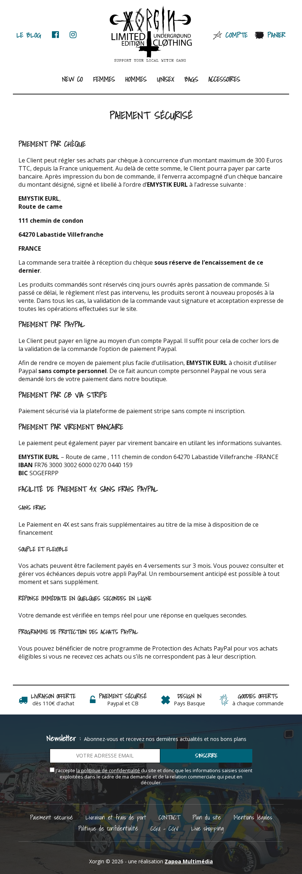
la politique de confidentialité (108, 770)
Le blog (29, 34)
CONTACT (169, 817)
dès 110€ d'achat (53, 703)
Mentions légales (252, 817)
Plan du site (207, 817)
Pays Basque (189, 703)
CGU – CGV (165, 828)
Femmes (104, 79)
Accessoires (224, 79)
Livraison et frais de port (115, 817)
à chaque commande (258, 703)
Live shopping (207, 828)
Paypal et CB (122, 703)
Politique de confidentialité (108, 828)
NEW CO (72, 79)
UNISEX (165, 79)
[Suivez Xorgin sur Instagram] (73, 34)
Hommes (136, 79)
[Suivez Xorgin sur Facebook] (55, 34)
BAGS (191, 79)
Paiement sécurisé (51, 817)
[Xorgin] (151, 34)
